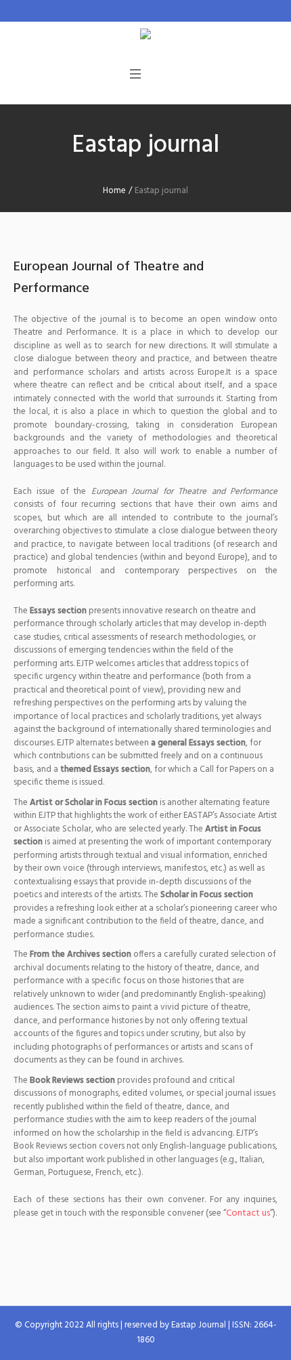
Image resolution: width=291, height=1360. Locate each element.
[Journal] (145, 36)
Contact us (248, 1213)
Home (114, 191)
